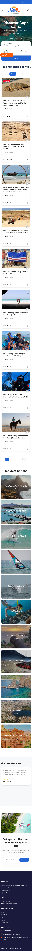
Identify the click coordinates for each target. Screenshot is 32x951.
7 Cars (12, 588)
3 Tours (16, 514)
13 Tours (16, 638)
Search (16, 58)
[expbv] (27, 140)
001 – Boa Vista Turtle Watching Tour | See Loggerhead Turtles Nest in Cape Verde (15, 103)
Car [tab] (20, 74)
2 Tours (16, 489)
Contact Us (4, 923)
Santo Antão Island (16, 486)
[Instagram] (5, 892)
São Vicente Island (16, 511)
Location (9, 44)
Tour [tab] (12, 74)
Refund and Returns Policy (9, 904)
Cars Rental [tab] (19, 38)
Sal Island (16, 560)
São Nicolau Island (16, 536)
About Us (4, 915)
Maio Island (16, 610)
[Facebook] (2, 892)
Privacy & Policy (6, 901)
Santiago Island (16, 635)
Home (2, 912)
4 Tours (16, 663)
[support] (27, 97)
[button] (28, 10)
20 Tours (18, 588)
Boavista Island (16, 585)
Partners (3, 920)
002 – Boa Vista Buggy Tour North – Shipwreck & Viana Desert (13, 146)
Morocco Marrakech (16, 735)
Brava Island (16, 685)
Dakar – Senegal (16, 710)
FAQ (2, 917)
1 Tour (16, 539)
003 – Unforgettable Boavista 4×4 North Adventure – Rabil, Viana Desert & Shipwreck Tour (16, 189)
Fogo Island (16, 660)
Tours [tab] (11, 38)
